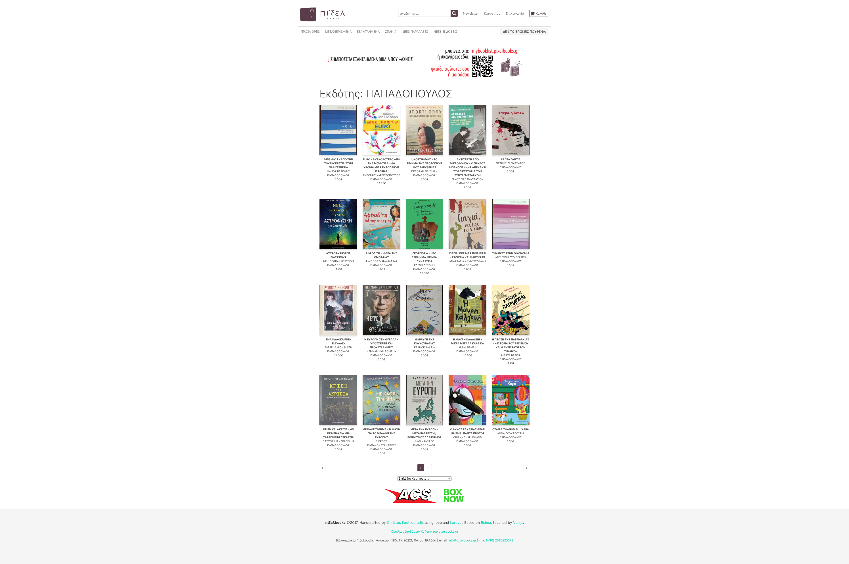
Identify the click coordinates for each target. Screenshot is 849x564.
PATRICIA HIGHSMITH (338, 347)
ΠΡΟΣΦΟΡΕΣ (310, 31)
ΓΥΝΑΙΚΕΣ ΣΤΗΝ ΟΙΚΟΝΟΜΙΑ (510, 253)
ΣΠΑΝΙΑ (390, 31)
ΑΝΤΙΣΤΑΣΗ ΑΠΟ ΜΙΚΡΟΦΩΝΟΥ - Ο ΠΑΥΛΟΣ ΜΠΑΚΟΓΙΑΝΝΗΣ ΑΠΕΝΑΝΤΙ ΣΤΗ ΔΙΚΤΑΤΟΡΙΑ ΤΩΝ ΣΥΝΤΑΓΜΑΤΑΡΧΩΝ (467, 167)
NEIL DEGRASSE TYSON (338, 261)
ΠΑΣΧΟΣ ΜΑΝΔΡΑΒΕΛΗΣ (338, 441)
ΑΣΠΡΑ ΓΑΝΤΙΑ (510, 159)
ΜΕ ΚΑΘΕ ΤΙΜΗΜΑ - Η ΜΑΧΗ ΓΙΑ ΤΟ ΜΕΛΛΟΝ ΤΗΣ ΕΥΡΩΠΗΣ (381, 433)
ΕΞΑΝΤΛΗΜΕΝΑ (368, 31)
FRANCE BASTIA (424, 347)
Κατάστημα (492, 13)
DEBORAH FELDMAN (424, 171)
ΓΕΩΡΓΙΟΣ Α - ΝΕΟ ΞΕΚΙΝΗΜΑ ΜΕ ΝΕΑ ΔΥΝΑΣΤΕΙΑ (424, 257)
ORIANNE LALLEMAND (467, 437)
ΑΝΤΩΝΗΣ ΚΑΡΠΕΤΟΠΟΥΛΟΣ (381, 175)
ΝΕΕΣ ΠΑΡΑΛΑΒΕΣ (415, 31)
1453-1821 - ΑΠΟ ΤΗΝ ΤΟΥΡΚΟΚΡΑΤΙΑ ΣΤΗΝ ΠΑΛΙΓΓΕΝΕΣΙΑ (338, 163)
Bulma (486, 522)
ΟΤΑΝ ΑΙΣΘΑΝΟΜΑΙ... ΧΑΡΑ (510, 429)
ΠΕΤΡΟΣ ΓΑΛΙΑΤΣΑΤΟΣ (510, 163)
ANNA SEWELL (467, 347)
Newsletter (471, 13)
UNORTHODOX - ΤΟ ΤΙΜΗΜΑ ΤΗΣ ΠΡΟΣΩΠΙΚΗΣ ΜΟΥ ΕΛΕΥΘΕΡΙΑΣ (424, 163)
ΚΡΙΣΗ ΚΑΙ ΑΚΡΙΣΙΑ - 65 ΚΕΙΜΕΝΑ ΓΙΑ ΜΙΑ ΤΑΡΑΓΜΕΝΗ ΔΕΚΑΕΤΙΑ (338, 433)
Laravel (456, 522)
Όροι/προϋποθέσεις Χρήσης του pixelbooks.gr (424, 531)
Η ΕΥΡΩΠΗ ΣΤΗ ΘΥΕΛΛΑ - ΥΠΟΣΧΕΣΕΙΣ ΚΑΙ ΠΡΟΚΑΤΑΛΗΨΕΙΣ (381, 343)
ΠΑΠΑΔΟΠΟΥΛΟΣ (338, 175)
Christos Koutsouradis (405, 522)
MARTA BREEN (510, 355)
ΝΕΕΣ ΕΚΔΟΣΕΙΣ (445, 31)
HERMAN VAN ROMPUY (381, 351)
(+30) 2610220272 (499, 540)
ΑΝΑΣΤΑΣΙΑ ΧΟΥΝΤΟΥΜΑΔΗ (467, 261)
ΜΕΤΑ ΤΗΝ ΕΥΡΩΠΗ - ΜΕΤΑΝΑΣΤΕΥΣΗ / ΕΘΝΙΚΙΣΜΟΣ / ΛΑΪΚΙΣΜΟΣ (424, 433)
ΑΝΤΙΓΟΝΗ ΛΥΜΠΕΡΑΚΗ (510, 257)
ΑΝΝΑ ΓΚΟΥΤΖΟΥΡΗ (510, 433)
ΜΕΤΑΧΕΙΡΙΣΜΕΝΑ (338, 31)
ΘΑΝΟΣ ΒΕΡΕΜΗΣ (338, 171)
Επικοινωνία (515, 13)
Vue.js (518, 522)
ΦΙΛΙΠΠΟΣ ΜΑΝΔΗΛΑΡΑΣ (381, 261)
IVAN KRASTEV (424, 441)
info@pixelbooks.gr (462, 540)
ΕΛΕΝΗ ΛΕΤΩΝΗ (424, 265)
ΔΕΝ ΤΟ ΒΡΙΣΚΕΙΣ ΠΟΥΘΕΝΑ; (524, 31)
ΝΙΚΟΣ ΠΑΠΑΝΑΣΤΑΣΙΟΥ (467, 179)
